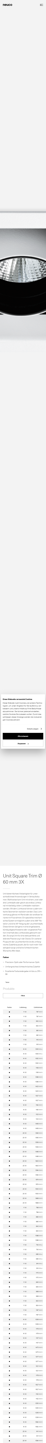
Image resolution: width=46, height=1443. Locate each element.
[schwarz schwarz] (9, 1012)
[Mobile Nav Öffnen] (40, 5)
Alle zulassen (23, 736)
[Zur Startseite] (7, 4)
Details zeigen (32, 729)
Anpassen (22, 744)
